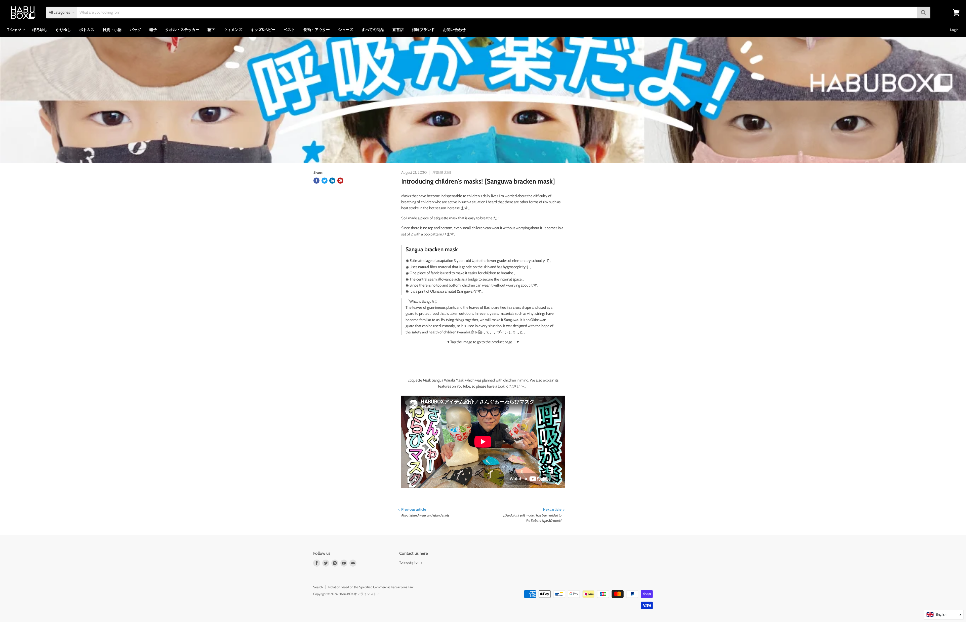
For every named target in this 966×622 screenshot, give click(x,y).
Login (954, 29)
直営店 (398, 29)
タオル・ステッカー (182, 29)
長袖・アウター (316, 29)
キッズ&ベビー (263, 29)
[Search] (923, 12)
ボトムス (86, 29)
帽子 (153, 29)
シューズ (345, 29)
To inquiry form (410, 562)
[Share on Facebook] (316, 181)
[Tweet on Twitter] (324, 181)
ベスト (289, 29)
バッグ (135, 29)
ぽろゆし (40, 29)
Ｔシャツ (14, 29)
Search (318, 587)
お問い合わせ (454, 29)
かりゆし (63, 29)
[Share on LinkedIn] (332, 181)
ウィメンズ (232, 29)
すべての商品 (372, 29)
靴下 (211, 29)
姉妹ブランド (423, 29)
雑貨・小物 (112, 29)
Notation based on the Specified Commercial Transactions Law (370, 587)
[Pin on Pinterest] (340, 181)
